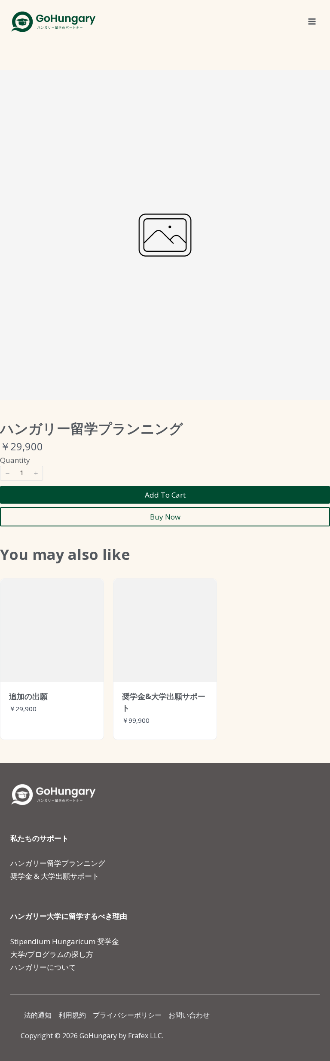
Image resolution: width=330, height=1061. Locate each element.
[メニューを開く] (312, 21)
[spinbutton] (21, 473)
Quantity (15, 460)
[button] (7, 473)
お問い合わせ (189, 1015)
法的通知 (38, 1015)
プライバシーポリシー (127, 1015)
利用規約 (72, 1015)
